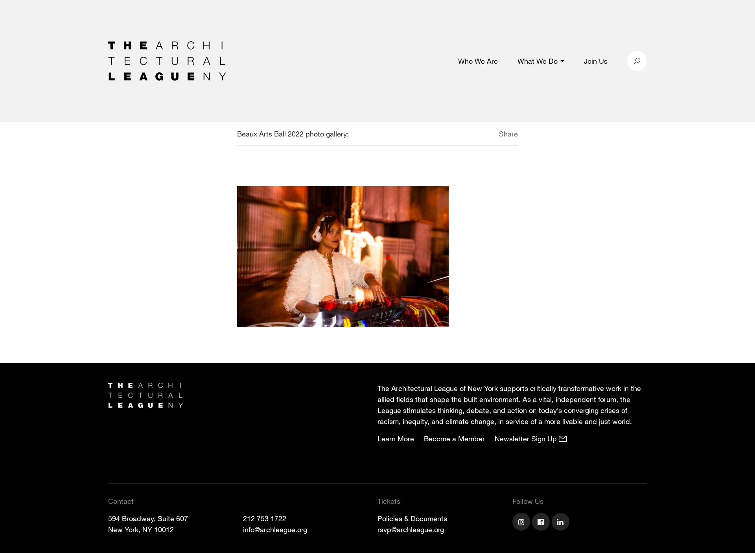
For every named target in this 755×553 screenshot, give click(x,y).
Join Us (596, 61)
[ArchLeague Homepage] (167, 60)
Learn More (396, 438)
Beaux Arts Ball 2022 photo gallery (292, 133)
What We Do (537, 61)
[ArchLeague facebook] (542, 523)
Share (508, 133)
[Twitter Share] (475, 135)
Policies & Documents (412, 518)
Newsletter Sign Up (527, 438)
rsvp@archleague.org (411, 529)
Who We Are (478, 61)
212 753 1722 (264, 518)
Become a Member (454, 438)
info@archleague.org (275, 529)
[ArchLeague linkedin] (561, 523)
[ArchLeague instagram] (522, 523)
